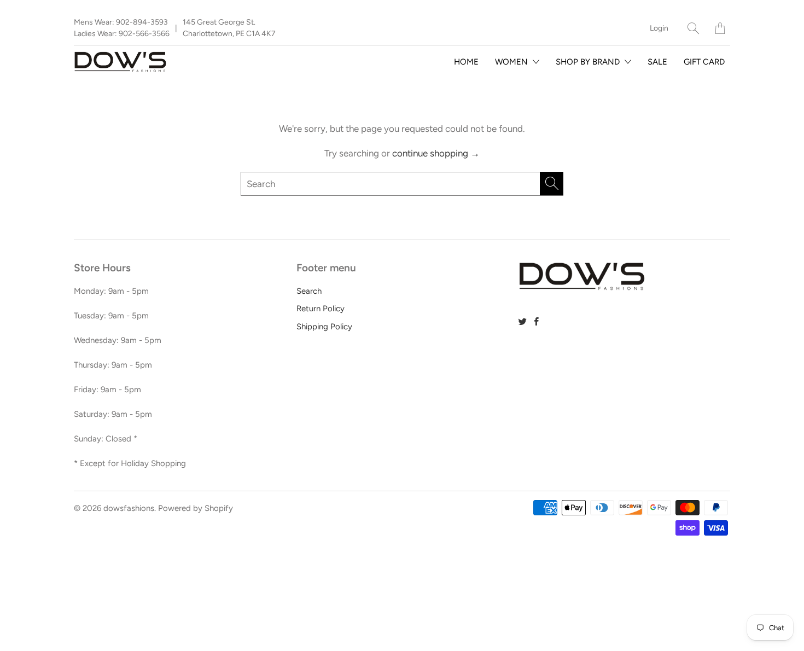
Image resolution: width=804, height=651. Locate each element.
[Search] (693, 28)
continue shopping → (436, 153)
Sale (657, 62)
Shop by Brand (589, 62)
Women (512, 62)
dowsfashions (128, 508)
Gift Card (704, 62)
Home (466, 62)
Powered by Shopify (195, 508)
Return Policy (320, 308)
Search (309, 291)
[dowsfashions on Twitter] (522, 321)
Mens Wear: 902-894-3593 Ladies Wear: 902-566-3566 (122, 28)
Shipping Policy (324, 327)
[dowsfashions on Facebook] (536, 321)
